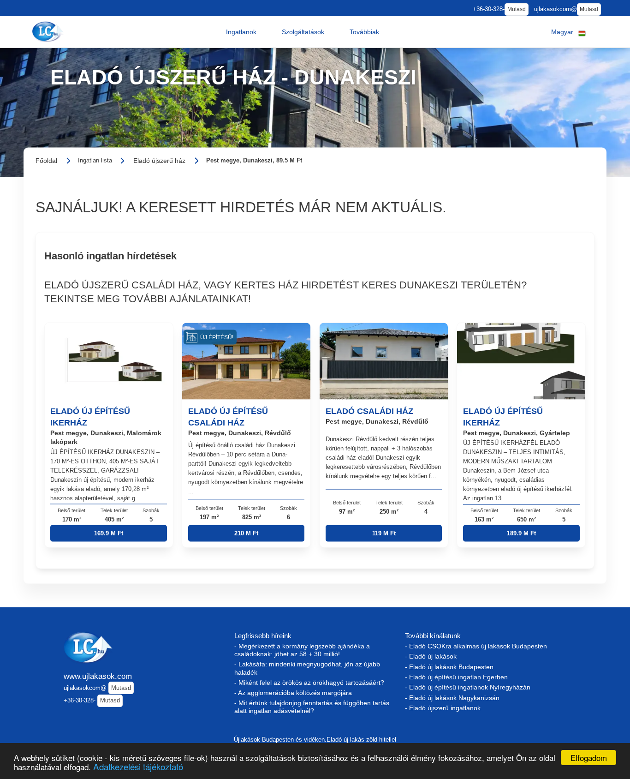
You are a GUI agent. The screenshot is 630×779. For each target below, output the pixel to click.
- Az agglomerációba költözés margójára (293, 692)
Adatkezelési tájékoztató (138, 766)
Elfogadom (589, 757)
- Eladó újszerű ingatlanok (443, 708)
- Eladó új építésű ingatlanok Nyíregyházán (467, 687)
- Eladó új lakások (431, 656)
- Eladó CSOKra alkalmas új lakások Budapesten (476, 646)
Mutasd (516, 9)
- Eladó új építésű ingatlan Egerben (456, 677)
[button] (241, 31)
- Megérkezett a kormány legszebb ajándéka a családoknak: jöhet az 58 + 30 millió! (302, 650)
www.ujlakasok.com (98, 676)
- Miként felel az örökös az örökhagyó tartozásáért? (309, 682)
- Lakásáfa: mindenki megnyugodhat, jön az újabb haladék (307, 668)
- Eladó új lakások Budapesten (449, 667)
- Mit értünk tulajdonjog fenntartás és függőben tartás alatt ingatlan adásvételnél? (311, 706)
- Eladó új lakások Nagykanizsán (452, 697)
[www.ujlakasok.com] (48, 31)
